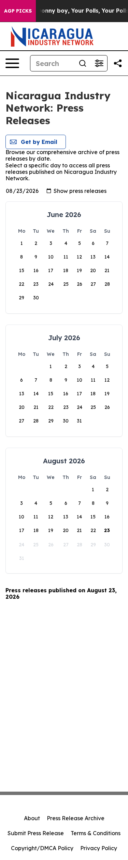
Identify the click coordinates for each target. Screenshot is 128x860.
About (32, 818)
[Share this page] (118, 63)
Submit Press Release (36, 833)
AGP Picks (18, 11)
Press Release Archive (75, 818)
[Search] (82, 63)
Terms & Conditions (95, 833)
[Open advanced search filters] (99, 63)
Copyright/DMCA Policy (42, 848)
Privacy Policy (98, 848)
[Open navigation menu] (12, 63)
